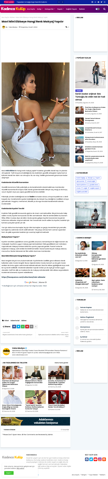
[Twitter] (18, 326)
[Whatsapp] (23, 326)
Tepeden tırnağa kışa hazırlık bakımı (32, 2)
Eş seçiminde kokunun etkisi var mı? (81, 255)
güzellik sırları (93, 185)
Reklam (82, 9)
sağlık (85, 188)
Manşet (90, 178)
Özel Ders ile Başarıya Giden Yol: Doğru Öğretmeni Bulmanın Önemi (10, 383)
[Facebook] (14, 326)
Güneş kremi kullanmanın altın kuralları (94, 138)
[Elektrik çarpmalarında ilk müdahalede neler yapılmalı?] (79, 159)
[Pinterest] (27, 326)
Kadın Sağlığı (80, 178)
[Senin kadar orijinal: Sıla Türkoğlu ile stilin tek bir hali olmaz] (90, 74)
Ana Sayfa (31, 9)
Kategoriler (49, 9)
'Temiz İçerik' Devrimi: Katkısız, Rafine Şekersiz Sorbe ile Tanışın (34, 407)
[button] (59, 2)
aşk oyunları (80, 181)
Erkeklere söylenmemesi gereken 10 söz (94, 148)
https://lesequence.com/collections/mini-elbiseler (23, 277)
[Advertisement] (37, 46)
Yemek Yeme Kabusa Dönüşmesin (92, 119)
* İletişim (83, 475)
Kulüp (39, 9)
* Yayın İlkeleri (93, 475)
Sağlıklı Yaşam (71, 9)
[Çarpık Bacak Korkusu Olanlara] (79, 130)
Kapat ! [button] (8, 473)
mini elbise (10, 170)
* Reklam (102, 475)
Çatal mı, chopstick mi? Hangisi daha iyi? (82, 282)
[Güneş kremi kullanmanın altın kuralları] (79, 140)
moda (78, 188)
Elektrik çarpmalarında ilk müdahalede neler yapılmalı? (94, 158)
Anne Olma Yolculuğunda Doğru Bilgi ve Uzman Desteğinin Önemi (11, 407)
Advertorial (15, 321)
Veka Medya (18, 348)
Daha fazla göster (61, 363)
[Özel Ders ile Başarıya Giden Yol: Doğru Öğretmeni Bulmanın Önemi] (79, 110)
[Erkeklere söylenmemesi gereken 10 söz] (79, 149)
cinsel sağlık (91, 181)
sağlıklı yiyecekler (81, 192)
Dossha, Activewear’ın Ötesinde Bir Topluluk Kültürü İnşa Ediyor (56, 382)
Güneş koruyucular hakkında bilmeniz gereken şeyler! (99, 257)
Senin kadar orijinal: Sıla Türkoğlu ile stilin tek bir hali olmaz (90, 96)
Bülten (12, 17)
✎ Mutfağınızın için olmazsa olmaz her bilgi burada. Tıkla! (24, 286)
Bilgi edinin (20, 468)
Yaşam (59, 9)
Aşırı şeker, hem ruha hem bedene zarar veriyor (98, 283)
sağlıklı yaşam (94, 188)
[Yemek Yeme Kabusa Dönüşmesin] (79, 121)
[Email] (31, 326)
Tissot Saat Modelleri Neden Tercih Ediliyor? (56, 406)
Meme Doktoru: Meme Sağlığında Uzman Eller (34, 382)
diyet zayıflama (81, 185)
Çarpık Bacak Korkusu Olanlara (93, 129)
